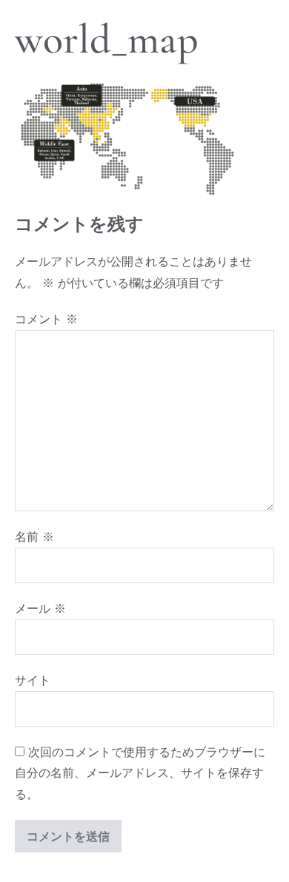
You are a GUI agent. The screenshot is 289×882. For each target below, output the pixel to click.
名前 (34, 536)
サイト (32, 680)
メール (40, 608)
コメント (46, 319)
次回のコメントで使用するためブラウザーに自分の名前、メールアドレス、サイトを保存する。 (140, 773)
